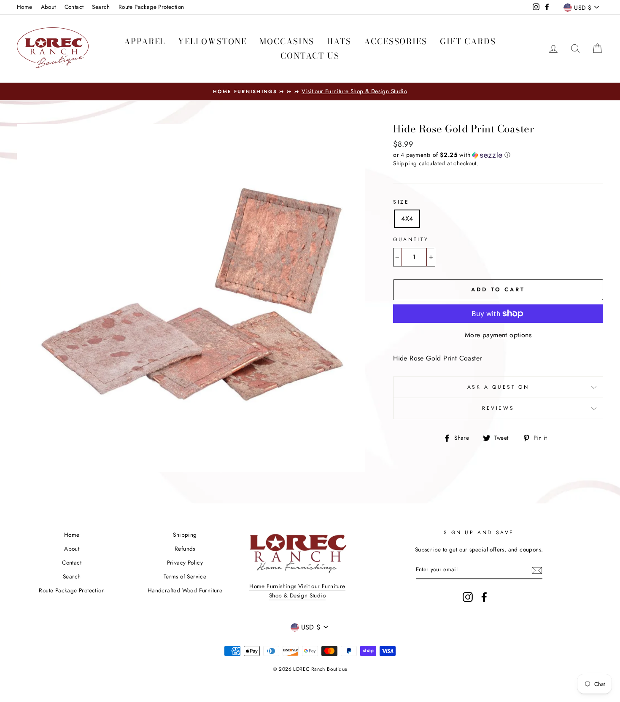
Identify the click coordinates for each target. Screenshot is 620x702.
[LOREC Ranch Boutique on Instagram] (468, 597)
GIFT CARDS (468, 41)
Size (401, 202)
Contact (74, 7)
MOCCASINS (286, 41)
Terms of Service (185, 576)
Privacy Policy (185, 562)
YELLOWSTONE (212, 41)
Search (101, 7)
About (48, 7)
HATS (339, 41)
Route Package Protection (151, 7)
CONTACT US (310, 56)
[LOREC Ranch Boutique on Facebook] (484, 597)
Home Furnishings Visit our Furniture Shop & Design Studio (297, 591)
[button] (498, 155)
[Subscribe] (536, 570)
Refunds (185, 548)
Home (24, 7)
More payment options (498, 335)
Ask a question (498, 387)
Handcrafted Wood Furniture (185, 590)
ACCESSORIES (395, 41)
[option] (310, 91)
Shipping (405, 163)
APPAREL (144, 41)
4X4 (407, 218)
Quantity (411, 239)
